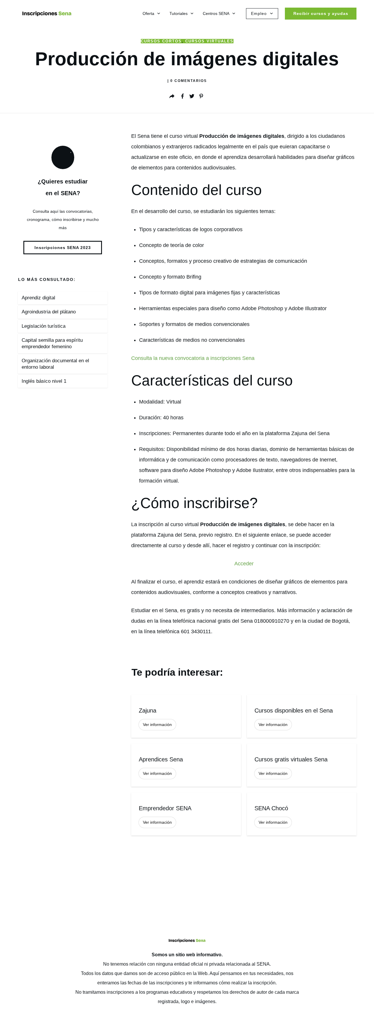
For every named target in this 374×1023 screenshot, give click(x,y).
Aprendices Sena (186, 765)
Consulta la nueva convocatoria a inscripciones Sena (192, 358)
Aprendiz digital (38, 298)
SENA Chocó (301, 813)
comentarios (188, 81)
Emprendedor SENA (186, 813)
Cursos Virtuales (209, 41)
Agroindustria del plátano (49, 312)
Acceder (244, 564)
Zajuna (186, 716)
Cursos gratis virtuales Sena (301, 765)
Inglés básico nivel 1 (44, 381)
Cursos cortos (161, 41)
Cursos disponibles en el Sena (301, 716)
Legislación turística (43, 326)
